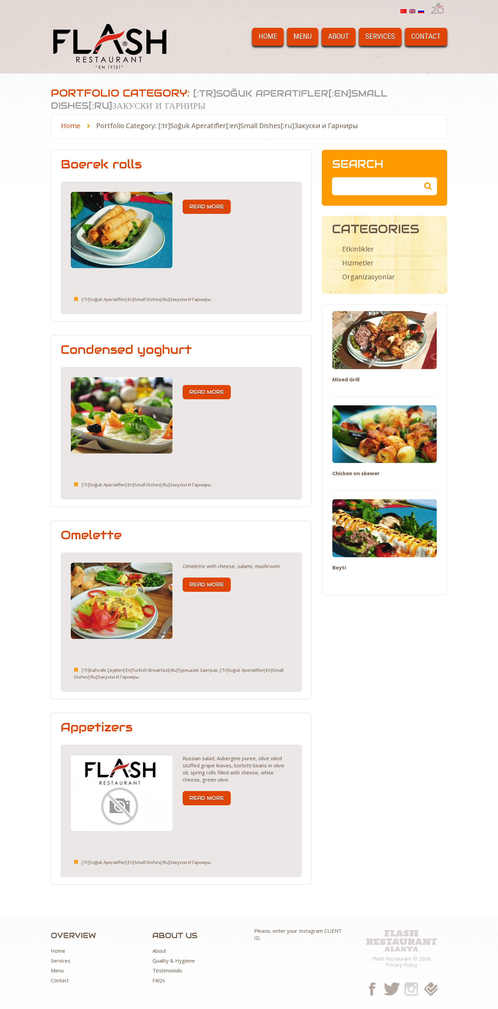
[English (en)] (412, 10)
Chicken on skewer (356, 473)
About (338, 36)
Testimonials (167, 970)
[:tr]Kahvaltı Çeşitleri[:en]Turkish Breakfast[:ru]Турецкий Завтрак (150, 670)
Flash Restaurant (401, 936)
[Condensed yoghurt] (121, 415)
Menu (302, 36)
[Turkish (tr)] (403, 10)
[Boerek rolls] (121, 230)
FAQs (158, 980)
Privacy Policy (401, 964)
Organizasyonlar (368, 276)
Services (380, 36)
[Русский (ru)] (421, 10)
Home (267, 36)
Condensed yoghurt (126, 349)
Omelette (91, 535)
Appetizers (96, 727)
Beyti (339, 567)
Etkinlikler (358, 249)
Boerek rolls (101, 164)
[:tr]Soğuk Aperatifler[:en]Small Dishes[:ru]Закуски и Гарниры (146, 299)
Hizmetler (358, 262)
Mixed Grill (345, 379)
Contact (426, 36)
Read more (206, 207)
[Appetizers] (121, 793)
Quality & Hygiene (173, 960)
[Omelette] (121, 601)
